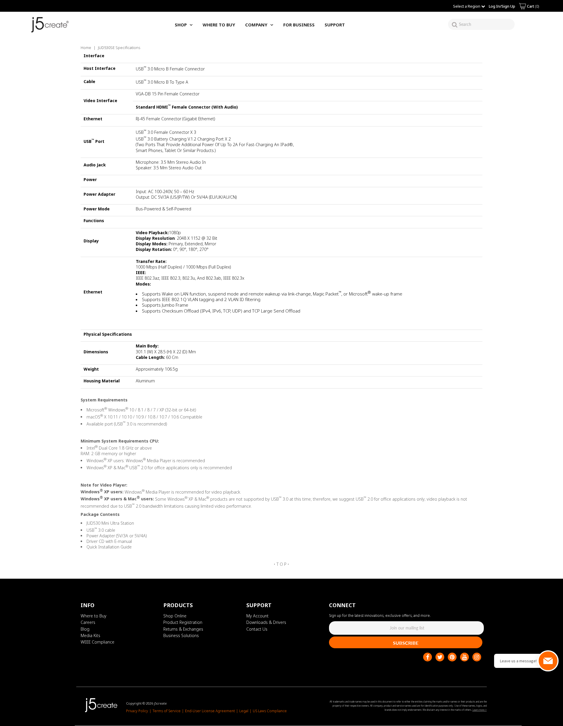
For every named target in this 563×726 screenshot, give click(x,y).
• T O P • (281, 564)
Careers (88, 622)
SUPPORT (335, 25)
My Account (257, 616)
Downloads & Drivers (266, 622)
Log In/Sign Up (502, 6)
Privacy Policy (137, 711)
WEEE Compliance (97, 642)
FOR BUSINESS (299, 25)
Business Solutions (181, 635)
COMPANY (256, 25)
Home (86, 47)
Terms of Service (166, 711)
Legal (243, 711)
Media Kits (90, 635)
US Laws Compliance (270, 711)
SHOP (181, 25)
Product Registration (182, 622)
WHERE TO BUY (219, 25)
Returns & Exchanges (183, 629)
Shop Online (174, 616)
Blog (85, 629)
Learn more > (479, 709)
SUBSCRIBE (405, 643)
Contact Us (256, 629)
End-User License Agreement (210, 711)
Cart (532, 6)
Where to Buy (93, 616)
